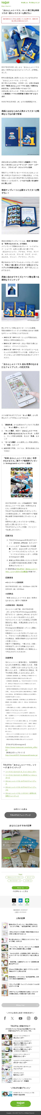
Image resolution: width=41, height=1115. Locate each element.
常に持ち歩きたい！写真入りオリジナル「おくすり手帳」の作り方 (24, 940)
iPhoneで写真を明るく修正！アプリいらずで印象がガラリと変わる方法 (23, 970)
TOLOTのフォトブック (20, 815)
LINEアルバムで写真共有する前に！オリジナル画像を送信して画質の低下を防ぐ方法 (23, 993)
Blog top (20, 1005)
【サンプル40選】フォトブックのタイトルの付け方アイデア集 (24, 985)
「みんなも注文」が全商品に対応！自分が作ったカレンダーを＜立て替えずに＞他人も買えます (24, 955)
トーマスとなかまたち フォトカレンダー (20, 772)
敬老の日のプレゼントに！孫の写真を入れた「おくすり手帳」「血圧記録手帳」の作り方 (23, 925)
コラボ (27, 880)
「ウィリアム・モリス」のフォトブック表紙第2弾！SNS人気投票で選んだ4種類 (24, 948)
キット (29, 877)
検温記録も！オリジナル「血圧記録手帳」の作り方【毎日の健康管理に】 (24, 978)
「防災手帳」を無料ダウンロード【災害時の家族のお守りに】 (24, 963)
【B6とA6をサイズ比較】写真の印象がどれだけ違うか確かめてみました (24, 933)
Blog (3, 6)
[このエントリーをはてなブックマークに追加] (21, 900)
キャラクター (14, 880)
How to (8, 6)
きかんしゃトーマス (14, 877)
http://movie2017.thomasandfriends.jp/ (21, 755)
